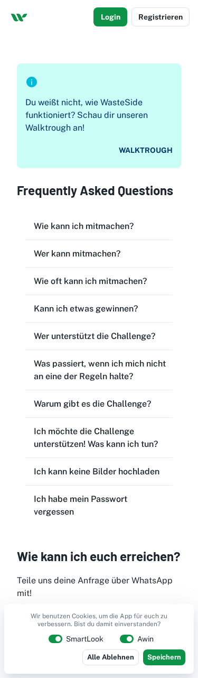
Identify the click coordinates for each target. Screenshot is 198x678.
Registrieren (160, 17)
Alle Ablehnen (110, 657)
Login (110, 17)
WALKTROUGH (146, 150)
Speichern (164, 657)
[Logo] (19, 17)
